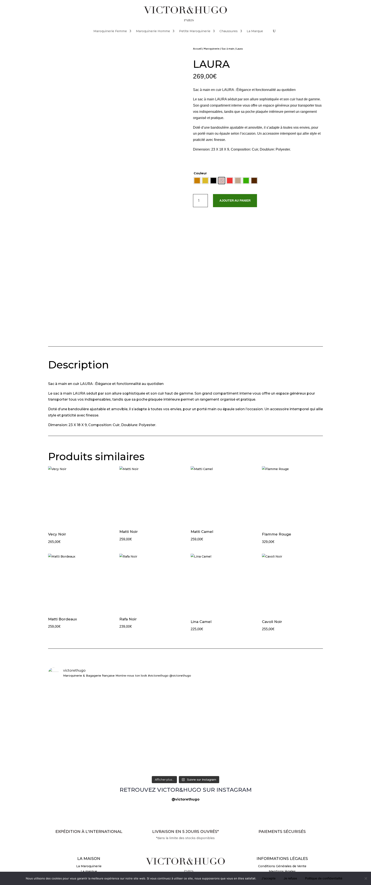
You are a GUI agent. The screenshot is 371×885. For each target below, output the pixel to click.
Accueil (197, 48)
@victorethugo (185, 799)
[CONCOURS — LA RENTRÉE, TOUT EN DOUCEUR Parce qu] (278, 719)
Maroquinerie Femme (110, 31)
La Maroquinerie (89, 866)
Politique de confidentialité (323, 878)
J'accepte (268, 878)
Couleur (200, 173)
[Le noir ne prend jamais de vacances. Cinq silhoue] (185, 764)
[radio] (197, 180)
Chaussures (228, 31)
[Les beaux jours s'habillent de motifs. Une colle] (93, 764)
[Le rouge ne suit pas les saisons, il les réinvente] (93, 691)
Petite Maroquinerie (194, 31)
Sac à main (228, 48)
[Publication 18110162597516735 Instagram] (278, 759)
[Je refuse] (365, 878)
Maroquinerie (211, 48)
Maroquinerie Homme (153, 31)
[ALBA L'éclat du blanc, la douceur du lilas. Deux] (185, 688)
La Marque (255, 31)
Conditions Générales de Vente (282, 866)
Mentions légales (282, 871)
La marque (89, 871)
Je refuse (290, 878)
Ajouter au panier (235, 200)
